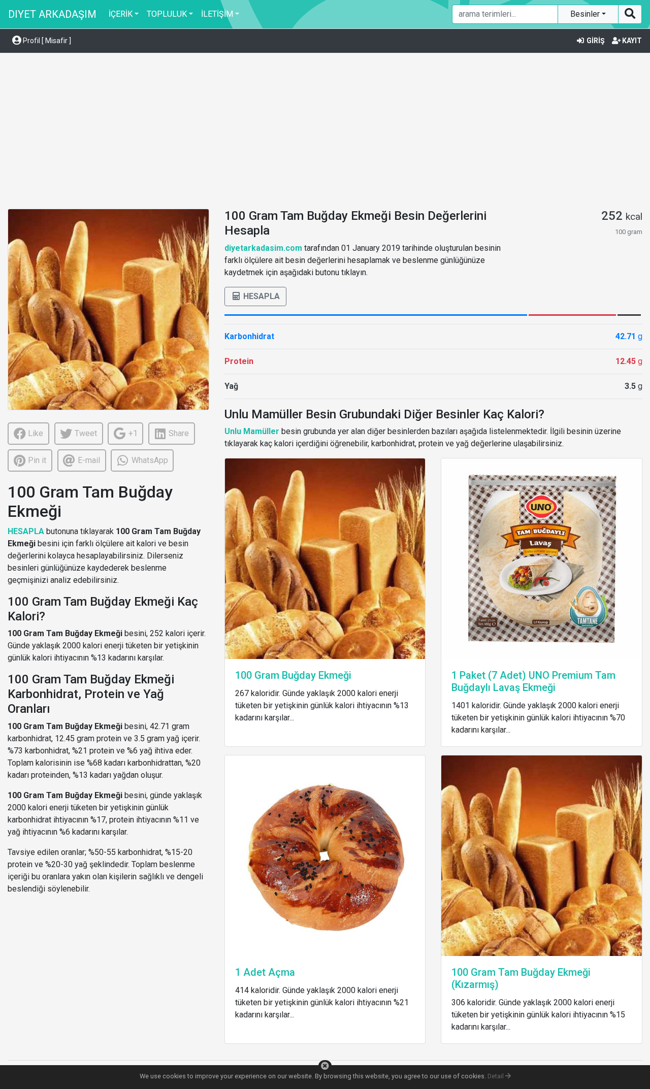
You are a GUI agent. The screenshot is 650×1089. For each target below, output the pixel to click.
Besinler (586, 14)
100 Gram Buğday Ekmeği (293, 675)
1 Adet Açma (265, 972)
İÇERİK (121, 14)
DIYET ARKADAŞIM (52, 14)
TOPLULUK (167, 14)
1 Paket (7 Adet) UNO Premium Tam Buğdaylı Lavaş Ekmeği (533, 681)
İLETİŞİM (217, 14)
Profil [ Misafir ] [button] (46, 41)
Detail (496, 1076)
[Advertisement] (325, 132)
